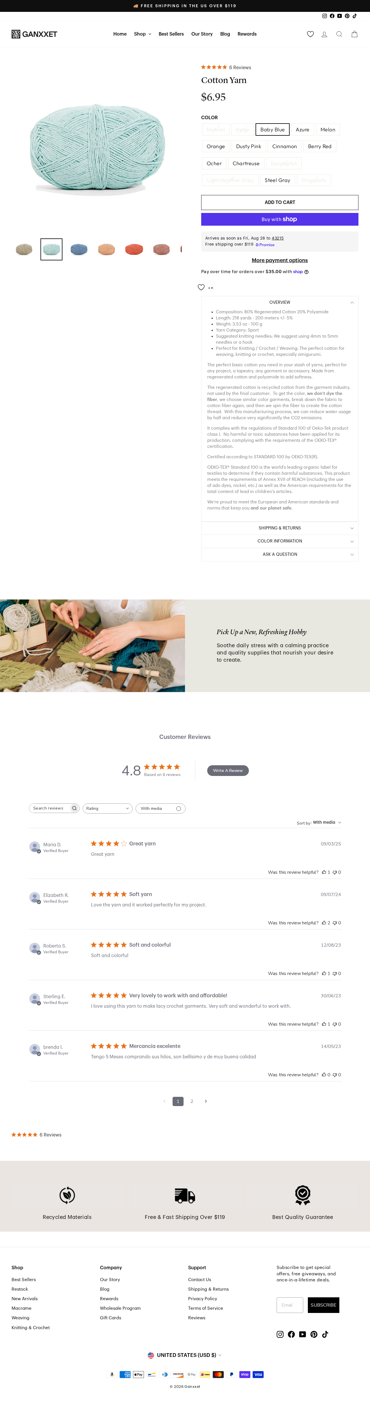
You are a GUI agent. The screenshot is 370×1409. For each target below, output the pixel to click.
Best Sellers (171, 34)
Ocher (214, 163)
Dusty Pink (249, 146)
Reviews (196, 1318)
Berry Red (320, 146)
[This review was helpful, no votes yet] (324, 1075)
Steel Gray (278, 180)
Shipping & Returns (208, 1289)
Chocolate (313, 180)
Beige (242, 129)
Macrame (22, 1308)
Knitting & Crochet (31, 1327)
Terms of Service (205, 1308)
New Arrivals (25, 1298)
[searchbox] (49, 808)
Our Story (202, 34)
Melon (328, 129)
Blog (225, 34)
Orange (216, 146)
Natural (216, 129)
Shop (140, 34)
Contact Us (199, 1279)
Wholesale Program (120, 1308)
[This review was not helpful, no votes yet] (335, 872)
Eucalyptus (284, 163)
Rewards (247, 34)
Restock (20, 1289)
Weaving (20, 1318)
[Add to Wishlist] (207, 285)
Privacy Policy (202, 1298)
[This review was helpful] (324, 923)
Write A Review (228, 770)
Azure (302, 129)
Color (209, 117)
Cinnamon (284, 146)
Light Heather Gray (230, 180)
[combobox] (108, 808)
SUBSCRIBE (323, 1305)
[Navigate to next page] (205, 1101)
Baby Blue (272, 129)
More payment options (280, 260)
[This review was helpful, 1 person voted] (324, 872)
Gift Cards (110, 1318)
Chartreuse (246, 163)
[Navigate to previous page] (164, 1101)
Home (120, 34)
